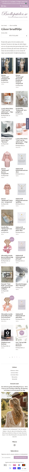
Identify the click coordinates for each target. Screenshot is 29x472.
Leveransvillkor (14, 372)
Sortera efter (4, 33)
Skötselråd (14, 379)
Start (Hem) (4, 25)
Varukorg (25, 6)
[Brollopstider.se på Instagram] (14, 445)
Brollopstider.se (20, 462)
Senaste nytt (14, 384)
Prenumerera (20, 457)
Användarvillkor (14, 375)
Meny (4, 6)
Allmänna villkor (14, 370)
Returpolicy (14, 377)
